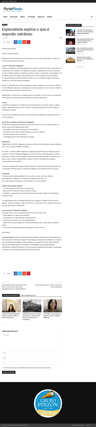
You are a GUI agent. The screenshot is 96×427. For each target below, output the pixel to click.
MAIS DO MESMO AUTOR (28, 295)
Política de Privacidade (78, 425)
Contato (88, 425)
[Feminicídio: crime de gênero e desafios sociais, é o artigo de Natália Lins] (52, 305)
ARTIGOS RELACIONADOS (11, 295)
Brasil (22, 17)
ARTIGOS (9, 22)
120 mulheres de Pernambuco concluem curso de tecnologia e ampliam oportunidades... (85, 31)
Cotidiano (31, 17)
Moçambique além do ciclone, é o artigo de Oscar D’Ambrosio (49, 286)
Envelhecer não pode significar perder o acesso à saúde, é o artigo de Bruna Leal (10, 315)
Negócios (41, 17)
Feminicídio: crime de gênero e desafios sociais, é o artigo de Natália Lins (52, 315)
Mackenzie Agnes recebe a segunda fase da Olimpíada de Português (85, 59)
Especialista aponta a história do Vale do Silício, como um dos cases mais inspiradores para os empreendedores (14, 287)
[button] (91, 17)
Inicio (5, 17)
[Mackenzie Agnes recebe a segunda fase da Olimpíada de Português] (70, 59)
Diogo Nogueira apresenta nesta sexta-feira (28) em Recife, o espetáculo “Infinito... (85, 40)
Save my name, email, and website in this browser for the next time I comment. (27, 367)
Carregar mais (79, 67)
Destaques (14, 17)
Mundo (49, 17)
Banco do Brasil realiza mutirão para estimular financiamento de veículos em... (85, 50)
